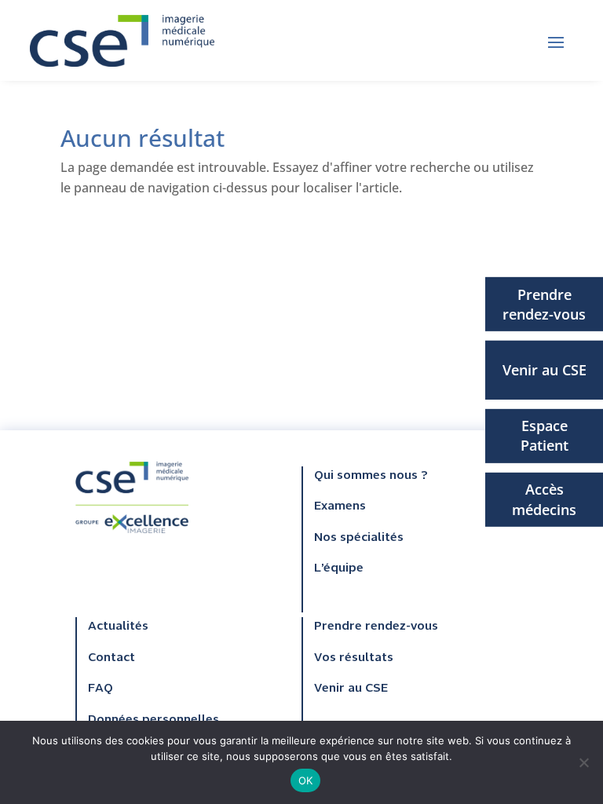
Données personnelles (153, 719)
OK (305, 780)
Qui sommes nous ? (371, 475)
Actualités (118, 626)
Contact (111, 657)
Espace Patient (544, 435)
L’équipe (339, 568)
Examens (340, 506)
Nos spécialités (359, 537)
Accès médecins (544, 499)
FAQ (100, 688)
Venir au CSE (544, 369)
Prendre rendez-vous (544, 303)
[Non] (583, 762)
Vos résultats (353, 657)
